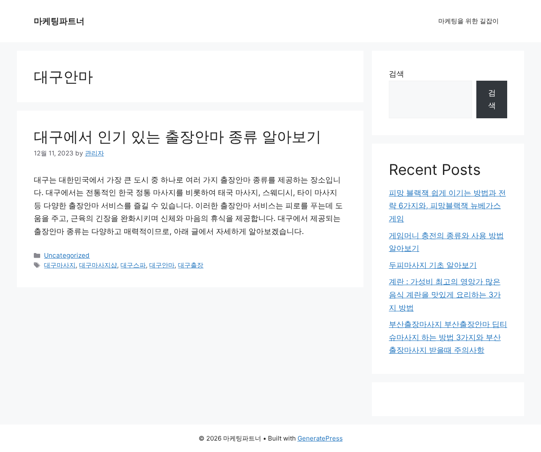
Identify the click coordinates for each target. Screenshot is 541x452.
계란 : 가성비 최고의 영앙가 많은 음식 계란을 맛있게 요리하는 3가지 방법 (445, 294)
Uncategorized (67, 255)
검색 (396, 73)
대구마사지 (60, 265)
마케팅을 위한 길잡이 (468, 21)
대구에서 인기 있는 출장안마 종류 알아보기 (177, 136)
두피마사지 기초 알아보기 (433, 265)
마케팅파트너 (59, 21)
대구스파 (133, 265)
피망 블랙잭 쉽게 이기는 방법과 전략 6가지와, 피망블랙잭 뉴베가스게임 (447, 205)
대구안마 (162, 265)
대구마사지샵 (98, 265)
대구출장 (190, 265)
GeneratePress (320, 438)
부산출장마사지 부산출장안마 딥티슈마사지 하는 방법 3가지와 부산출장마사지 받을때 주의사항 (448, 337)
